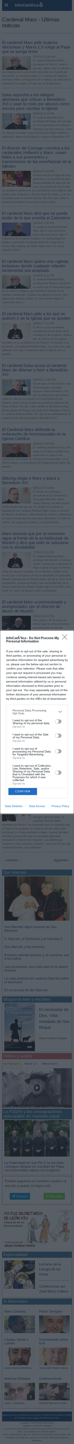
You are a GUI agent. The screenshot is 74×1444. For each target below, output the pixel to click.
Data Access (37, 806)
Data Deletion (14, 806)
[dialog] (37, 722)
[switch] (58, 721)
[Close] (66, 638)
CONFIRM (22, 791)
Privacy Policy (60, 806)
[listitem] (37, 712)
